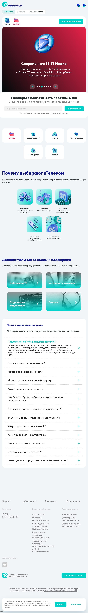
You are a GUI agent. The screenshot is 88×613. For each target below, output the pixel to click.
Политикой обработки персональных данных (60, 591)
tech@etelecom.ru (70, 520)
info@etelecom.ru (40, 520)
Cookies (70, 589)
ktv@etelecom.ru (40, 529)
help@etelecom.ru (70, 526)
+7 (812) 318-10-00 (40, 526)
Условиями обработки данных (59, 113)
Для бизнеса (22, 11)
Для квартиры (9, 11)
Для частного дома (36, 11)
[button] (32, 86)
